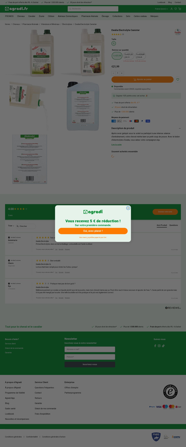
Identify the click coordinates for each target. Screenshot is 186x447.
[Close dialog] (128, 208)
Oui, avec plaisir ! (93, 231)
